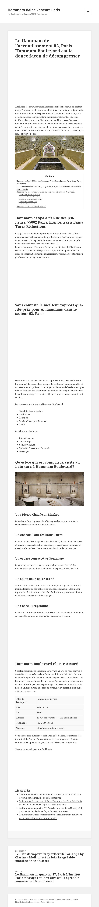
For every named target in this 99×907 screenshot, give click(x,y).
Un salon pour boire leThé (28, 201)
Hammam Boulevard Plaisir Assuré (31, 206)
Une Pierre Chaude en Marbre (29, 194)
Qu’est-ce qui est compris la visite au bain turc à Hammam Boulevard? (46, 192)
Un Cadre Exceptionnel (27, 204)
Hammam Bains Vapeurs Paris (34, 9)
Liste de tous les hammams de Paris (30, 902)
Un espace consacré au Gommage (30, 199)
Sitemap (50, 902)
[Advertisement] (49, 84)
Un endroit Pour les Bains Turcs (30, 197)
